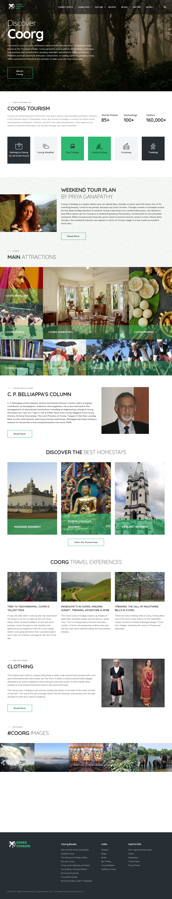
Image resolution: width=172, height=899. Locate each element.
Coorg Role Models (69, 877)
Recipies (105, 850)
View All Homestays (86, 542)
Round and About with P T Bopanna (76, 881)
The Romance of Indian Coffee (74, 857)
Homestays (133, 857)
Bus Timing (106, 861)
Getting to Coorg (108, 869)
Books (104, 857)
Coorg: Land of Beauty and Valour (75, 865)
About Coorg (19, 73)
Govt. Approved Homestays (140, 850)
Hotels (131, 853)
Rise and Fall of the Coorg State (75, 850)
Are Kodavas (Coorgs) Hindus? (74, 869)
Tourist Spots (134, 861)
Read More (73, 236)
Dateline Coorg (67, 853)
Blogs (103, 853)
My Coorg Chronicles (70, 873)
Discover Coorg (67, 861)
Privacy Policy (134, 865)
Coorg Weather (108, 865)
